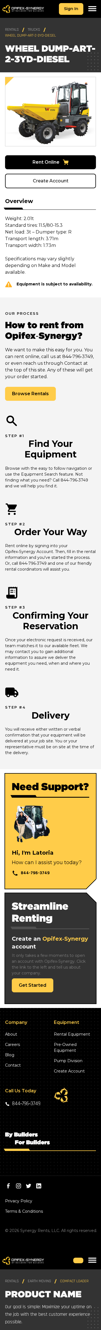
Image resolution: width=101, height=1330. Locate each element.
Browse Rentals (30, 393)
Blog (9, 1054)
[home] (23, 9)
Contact (13, 1065)
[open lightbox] (50, 111)
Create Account (50, 180)
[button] (92, 9)
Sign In (71, 8)
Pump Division (68, 1060)
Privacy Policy (18, 1200)
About (11, 1034)
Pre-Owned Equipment (65, 1047)
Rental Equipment (72, 1034)
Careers (12, 1044)
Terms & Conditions (24, 1211)
